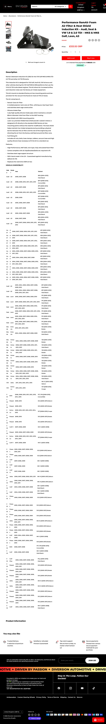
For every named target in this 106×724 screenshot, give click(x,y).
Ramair (64, 40)
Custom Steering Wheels (26, 697)
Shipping (63, 697)
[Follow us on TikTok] (39, 715)
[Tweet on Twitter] (96, 40)
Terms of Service (53, 697)
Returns (79, 697)
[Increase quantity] (79, 52)
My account (94, 8)
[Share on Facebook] (89, 40)
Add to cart (71, 58)
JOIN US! (92, 660)
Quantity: (65, 52)
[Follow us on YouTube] (35, 715)
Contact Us (72, 697)
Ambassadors (11, 697)
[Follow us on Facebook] (29, 715)
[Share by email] (99, 40)
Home (5, 16)
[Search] (70, 6)
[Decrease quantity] (71, 52)
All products (12, 16)
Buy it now (91, 58)
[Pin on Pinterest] (93, 40)
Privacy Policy (41, 697)
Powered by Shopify (9, 718)
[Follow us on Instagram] (32, 715)
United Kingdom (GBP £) (11, 712)
